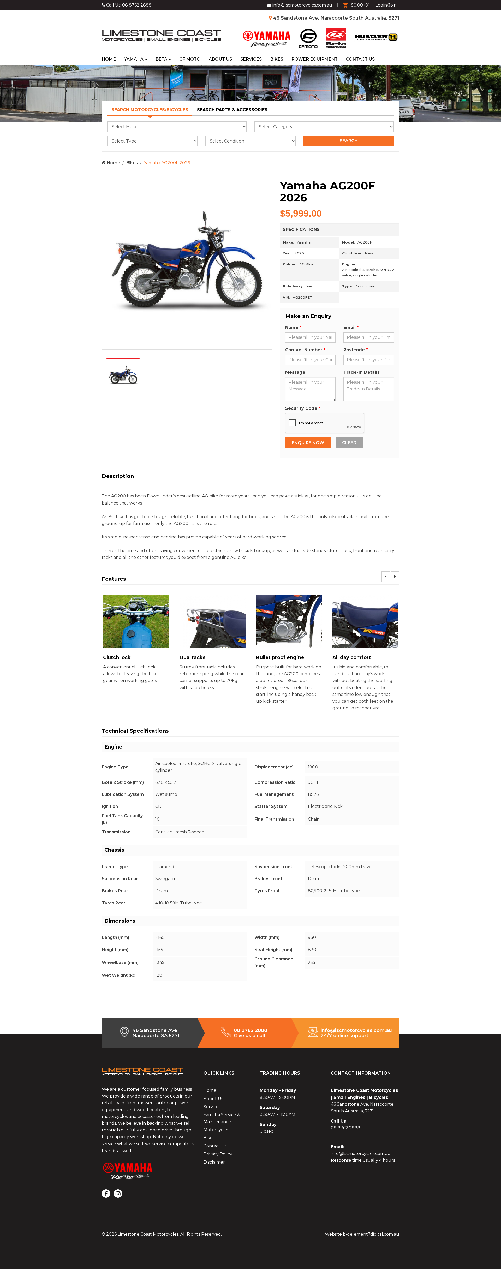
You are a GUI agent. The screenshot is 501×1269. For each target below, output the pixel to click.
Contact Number (303, 349)
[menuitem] (354, 5)
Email (349, 327)
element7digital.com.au (374, 1234)
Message (295, 372)
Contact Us (360, 59)
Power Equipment (314, 59)
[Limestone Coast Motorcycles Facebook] (106, 1193)
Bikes (276, 59)
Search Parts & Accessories (232, 109)
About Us (220, 59)
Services (251, 59)
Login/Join (386, 5)
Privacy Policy (218, 1154)
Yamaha (134, 59)
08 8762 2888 (137, 5)
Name (291, 327)
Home (109, 59)
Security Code (301, 408)
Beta (162, 59)
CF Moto (189, 59)
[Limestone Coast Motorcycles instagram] (118, 1193)
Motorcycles (216, 1129)
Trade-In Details (361, 372)
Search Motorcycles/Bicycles (149, 109)
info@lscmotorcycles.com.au (361, 1153)
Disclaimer (214, 1162)
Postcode (354, 349)
